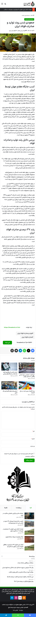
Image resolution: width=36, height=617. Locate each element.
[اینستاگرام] (16, 597)
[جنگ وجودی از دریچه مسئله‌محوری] (29, 539)
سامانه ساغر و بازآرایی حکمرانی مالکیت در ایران (13, 514)
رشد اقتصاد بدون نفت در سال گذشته (27, 392)
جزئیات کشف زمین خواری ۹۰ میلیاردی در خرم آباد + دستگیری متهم (16, 9)
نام (33, 431)
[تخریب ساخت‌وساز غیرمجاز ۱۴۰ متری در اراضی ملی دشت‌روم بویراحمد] (29, 523)
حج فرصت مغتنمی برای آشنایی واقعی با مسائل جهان (27, 376)
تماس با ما (15, 610)
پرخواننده (18, 508)
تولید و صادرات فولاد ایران (24, 333)
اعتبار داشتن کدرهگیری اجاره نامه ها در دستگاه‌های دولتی (10, 373)
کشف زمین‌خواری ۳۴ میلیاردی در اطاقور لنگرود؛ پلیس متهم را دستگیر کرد (13, 546)
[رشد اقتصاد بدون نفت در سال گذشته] (27, 385)
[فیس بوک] (32, 350)
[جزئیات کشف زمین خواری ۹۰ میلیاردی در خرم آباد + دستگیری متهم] (29, 531)
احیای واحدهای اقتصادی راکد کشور (10, 392)
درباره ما (21, 610)
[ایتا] (24, 597)
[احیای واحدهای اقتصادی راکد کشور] (9, 385)
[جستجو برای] (5, 5)
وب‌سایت (32, 446)
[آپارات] (20, 597)
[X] (28, 350)
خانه (32, 15)
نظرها (5, 508)
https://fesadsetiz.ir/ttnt (12, 327)
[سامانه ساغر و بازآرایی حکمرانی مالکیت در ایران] (29, 516)
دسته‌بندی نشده (26, 15)
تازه (31, 508)
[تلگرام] (20, 350)
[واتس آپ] (24, 350)
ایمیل (33, 439)
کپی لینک (7, 343)
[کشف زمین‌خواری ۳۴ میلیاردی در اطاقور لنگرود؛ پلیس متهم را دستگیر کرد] (29, 547)
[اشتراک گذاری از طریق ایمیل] (16, 350)
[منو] (2, 5)
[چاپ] (12, 350)
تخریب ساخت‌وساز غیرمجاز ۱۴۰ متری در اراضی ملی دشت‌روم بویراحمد (13, 522)
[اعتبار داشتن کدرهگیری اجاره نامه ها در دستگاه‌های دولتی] (9, 367)
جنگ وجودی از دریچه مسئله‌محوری (14, 537)
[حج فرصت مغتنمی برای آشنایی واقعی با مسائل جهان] (27, 368)
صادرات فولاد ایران (27, 337)
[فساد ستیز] (29, 4)
